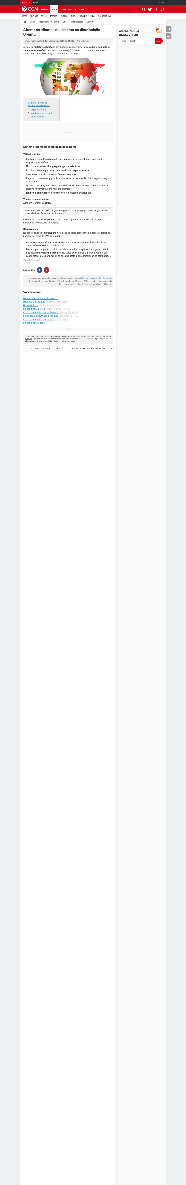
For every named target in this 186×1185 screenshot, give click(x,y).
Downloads (66, 9)
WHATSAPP (34, 16)
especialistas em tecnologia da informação (93, 278)
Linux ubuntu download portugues (40, 316)
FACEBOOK (54, 16)
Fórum (44, 9)
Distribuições (77, 22)
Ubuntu (90, 22)
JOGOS (24, 16)
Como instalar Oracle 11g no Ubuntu (44, 348)
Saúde (35, 2)
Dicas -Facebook (69, 312)
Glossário (80, 9)
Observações (37, 116)
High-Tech (26, 2)
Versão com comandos (42, 113)
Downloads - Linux (69, 316)
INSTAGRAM (83, 16)
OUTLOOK (64, 16)
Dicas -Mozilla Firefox (57, 309)
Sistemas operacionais (49, 22)
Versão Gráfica (38, 109)
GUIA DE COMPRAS (104, 16)
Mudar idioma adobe (34, 322)
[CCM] (30, 9)
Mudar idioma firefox (34, 309)
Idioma (161, 2)
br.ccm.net (55, 341)
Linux (65, 22)
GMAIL (92, 16)
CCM (48, 341)
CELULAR (44, 16)
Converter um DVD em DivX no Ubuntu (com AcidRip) (89, 349)
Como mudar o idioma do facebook (41, 312)
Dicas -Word (63, 319)
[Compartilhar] (39, 270)
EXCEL (73, 16)
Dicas (54, 9)
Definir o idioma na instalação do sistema (39, 104)
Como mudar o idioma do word (39, 319)
